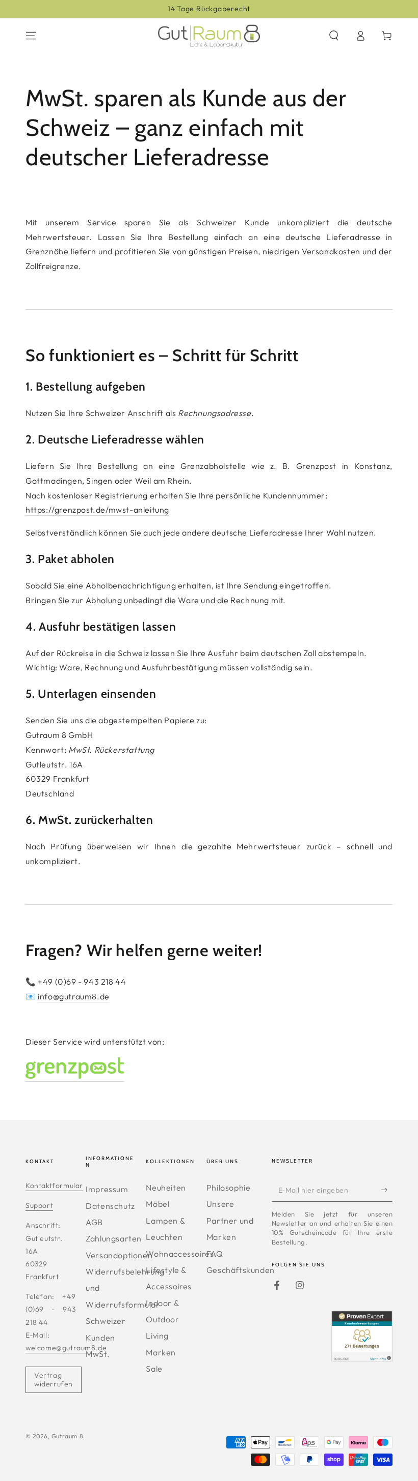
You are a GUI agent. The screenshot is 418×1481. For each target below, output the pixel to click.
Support (39, 1205)
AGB (94, 1222)
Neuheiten (166, 1187)
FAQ (214, 1254)
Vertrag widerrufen (53, 1379)
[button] (334, 35)
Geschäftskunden (240, 1270)
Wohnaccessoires (180, 1254)
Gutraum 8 (67, 1436)
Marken (161, 1352)
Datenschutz (110, 1206)
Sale (154, 1369)
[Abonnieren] (387, 1190)
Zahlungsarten (114, 1238)
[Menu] (31, 35)
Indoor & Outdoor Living (162, 1319)
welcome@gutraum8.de (66, 1347)
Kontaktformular (54, 1185)
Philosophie (228, 1187)
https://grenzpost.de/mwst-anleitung (97, 510)
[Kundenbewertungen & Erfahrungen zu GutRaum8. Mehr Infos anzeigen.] (362, 1358)
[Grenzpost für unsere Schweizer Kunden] (74, 1076)
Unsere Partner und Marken (230, 1220)
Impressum (107, 1189)
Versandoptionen (119, 1255)
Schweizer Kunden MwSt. (105, 1337)
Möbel (157, 1204)
